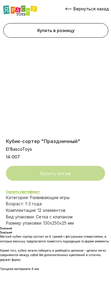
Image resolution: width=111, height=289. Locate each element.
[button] (55, 30)
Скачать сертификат (23, 191)
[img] (20, 10)
